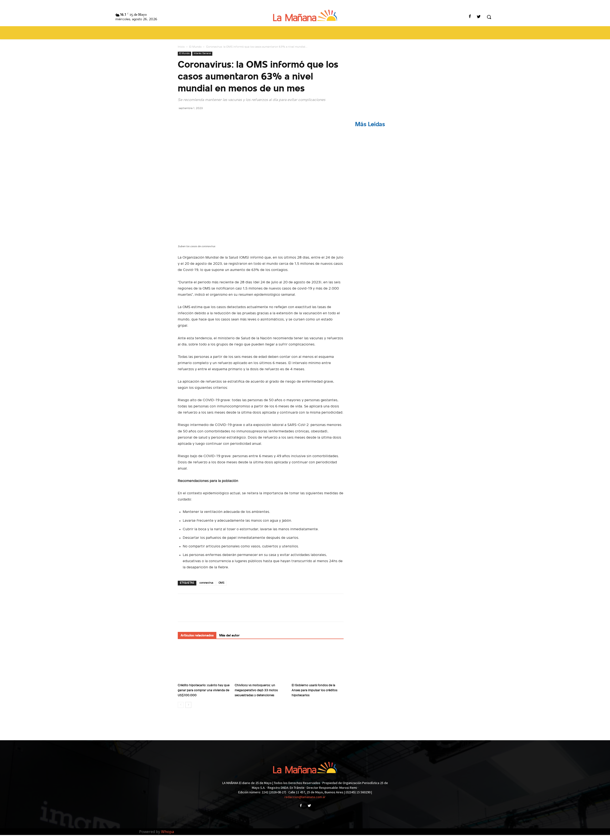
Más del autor (229, 635)
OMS (221, 583)
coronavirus (206, 583)
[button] (489, 17)
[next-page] (188, 705)
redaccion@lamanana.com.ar (305, 797)
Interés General (202, 53)
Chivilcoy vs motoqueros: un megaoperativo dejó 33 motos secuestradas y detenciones (256, 690)
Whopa (167, 831)
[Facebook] (470, 17)
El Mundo (195, 46)
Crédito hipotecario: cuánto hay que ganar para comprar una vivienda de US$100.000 (203, 690)
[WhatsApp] (215, 119)
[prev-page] (181, 705)
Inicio (181, 46)
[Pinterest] (204, 119)
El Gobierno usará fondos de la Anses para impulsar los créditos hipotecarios (314, 690)
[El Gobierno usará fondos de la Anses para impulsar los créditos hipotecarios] (318, 663)
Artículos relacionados (197, 635)
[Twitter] (479, 17)
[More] (227, 119)
